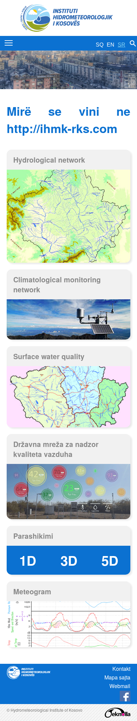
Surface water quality (48, 356)
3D (69, 560)
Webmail (119, 686)
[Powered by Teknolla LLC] (117, 711)
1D (27, 560)
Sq (99, 45)
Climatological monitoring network (57, 284)
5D (109, 560)
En (110, 45)
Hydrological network (49, 160)
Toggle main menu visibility (9, 43)
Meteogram (32, 591)
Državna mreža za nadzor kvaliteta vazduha (55, 449)
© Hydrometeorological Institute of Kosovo (44, 710)
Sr (121, 45)
